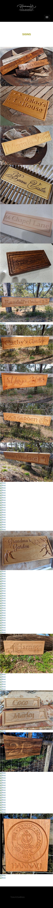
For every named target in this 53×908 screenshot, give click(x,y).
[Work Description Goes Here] (26, 66)
